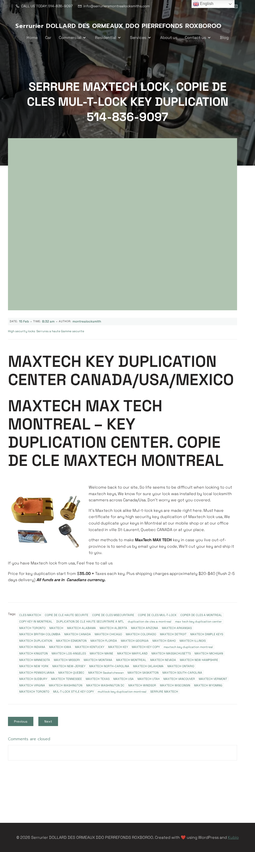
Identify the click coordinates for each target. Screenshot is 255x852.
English (206, 3)
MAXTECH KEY (118, 647)
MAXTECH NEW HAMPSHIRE (199, 660)
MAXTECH (56, 628)
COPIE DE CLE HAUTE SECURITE (66, 615)
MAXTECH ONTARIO (180, 666)
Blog (224, 37)
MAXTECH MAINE (101, 653)
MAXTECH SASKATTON (143, 673)
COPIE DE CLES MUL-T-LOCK (157, 615)
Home (32, 37)
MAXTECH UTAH (148, 679)
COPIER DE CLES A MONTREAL (201, 615)
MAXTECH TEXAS (98, 679)
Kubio (233, 837)
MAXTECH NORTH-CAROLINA (109, 666)
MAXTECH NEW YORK (34, 666)
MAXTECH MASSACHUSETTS (171, 653)
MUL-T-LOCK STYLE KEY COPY (73, 692)
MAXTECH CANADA (77, 634)
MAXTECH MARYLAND (132, 653)
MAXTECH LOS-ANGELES (69, 653)
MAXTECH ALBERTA (113, 628)
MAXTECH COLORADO (141, 634)
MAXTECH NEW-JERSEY (68, 666)
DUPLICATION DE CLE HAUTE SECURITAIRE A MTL (90, 622)
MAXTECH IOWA (60, 647)
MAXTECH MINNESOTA (34, 660)
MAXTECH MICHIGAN (208, 653)
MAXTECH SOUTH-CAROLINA (182, 673)
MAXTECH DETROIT (173, 634)
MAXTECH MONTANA (98, 660)
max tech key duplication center (198, 622)
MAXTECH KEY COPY (146, 647)
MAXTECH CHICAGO (108, 634)
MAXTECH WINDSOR (142, 685)
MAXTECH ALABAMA (81, 628)
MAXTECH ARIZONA (144, 628)
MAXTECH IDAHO (164, 641)
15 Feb (24, 321)
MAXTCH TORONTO (32, 628)
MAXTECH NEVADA (163, 660)
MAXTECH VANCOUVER (179, 679)
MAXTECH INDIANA (32, 647)
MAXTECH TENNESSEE (66, 679)
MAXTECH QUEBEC (71, 673)
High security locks (21, 331)
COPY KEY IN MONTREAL (36, 622)
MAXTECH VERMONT (213, 679)
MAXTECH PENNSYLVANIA (37, 673)
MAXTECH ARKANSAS (177, 628)
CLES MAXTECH (30, 615)
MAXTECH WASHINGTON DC (105, 685)
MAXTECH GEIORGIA (135, 641)
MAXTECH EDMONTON (71, 641)
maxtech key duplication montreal (188, 647)
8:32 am (48, 321)
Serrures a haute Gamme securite (60, 331)
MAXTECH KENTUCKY (89, 647)
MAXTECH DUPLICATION (35, 641)
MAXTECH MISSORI (67, 660)
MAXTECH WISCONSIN (175, 685)
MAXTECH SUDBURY (33, 679)
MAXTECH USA (123, 679)
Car (48, 37)
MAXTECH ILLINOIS (193, 641)
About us (168, 37)
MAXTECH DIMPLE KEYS (206, 634)
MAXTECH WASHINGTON (65, 685)
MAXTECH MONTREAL (131, 660)
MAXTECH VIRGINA (32, 685)
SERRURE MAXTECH (164, 692)
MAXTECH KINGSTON (33, 653)
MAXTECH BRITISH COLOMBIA (40, 634)
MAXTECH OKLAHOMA (148, 666)
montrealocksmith (86, 321)
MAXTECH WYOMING (208, 685)
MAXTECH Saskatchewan (106, 673)
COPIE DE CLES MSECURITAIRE (113, 615)
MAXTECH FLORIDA (103, 641)
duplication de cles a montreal (149, 622)
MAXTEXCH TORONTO (34, 692)
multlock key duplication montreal (122, 692)
